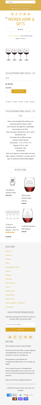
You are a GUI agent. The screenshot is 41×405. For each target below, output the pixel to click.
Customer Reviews (17, 6)
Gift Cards (9, 279)
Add (27, 102)
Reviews (8, 259)
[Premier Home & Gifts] (20, 21)
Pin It (21, 102)
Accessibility (9, 307)
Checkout (25, 9)
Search (8, 287)
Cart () (16, 9)
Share (15, 102)
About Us (8, 251)
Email (32, 102)
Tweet (9, 102)
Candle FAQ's (10, 295)
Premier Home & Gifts (17, 388)
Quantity (8, 87)
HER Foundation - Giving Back (15, 303)
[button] (10, 232)
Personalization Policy (12, 267)
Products (16, 36)
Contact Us (9, 255)
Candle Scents (10, 291)
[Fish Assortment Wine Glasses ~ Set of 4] (17, 55)
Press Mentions (10, 283)
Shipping (8, 275)
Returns (8, 271)
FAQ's (7, 263)
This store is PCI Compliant (26, 389)
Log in (28, 6)
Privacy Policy (10, 299)
